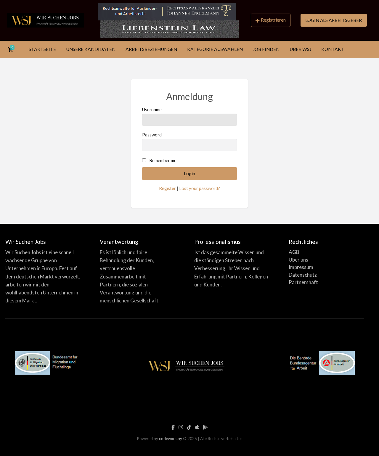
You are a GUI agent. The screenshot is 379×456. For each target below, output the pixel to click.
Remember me (162, 160)
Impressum (301, 267)
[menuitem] (271, 20)
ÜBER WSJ (300, 49)
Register (167, 188)
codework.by (170, 438)
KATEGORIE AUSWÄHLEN (215, 49)
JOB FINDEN (266, 49)
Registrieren (273, 19)
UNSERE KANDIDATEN (90, 49)
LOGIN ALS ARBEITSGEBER (333, 20)
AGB (294, 251)
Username (152, 109)
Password (152, 134)
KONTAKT (332, 49)
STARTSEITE (42, 49)
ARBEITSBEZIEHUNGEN (151, 49)
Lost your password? (199, 188)
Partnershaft (303, 282)
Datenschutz (303, 274)
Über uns (298, 259)
